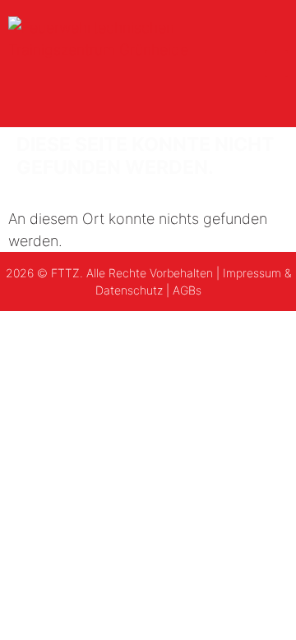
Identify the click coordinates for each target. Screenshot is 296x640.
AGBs (187, 290)
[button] (276, 63)
